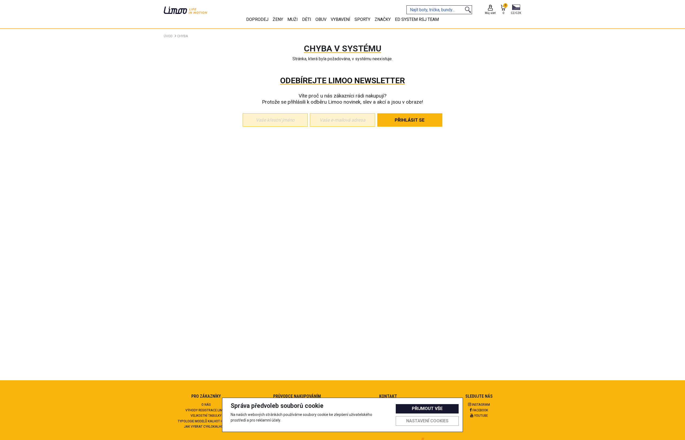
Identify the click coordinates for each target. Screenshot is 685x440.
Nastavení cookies (427, 420)
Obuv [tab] (320, 19)
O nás (206, 404)
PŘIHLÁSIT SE (410, 120)
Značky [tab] (383, 19)
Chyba (182, 36)
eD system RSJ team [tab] (417, 19)
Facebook (480, 410)
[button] (516, 10)
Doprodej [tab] (257, 19)
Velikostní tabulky (206, 415)
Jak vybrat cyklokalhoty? (206, 426)
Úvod (168, 36)
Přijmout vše (427, 408)
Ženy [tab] (278, 19)
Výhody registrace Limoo (206, 410)
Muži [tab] (292, 19)
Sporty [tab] (362, 19)
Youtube (480, 415)
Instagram (480, 404)
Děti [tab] (306, 19)
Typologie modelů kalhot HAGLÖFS (206, 421)
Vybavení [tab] (340, 19)
